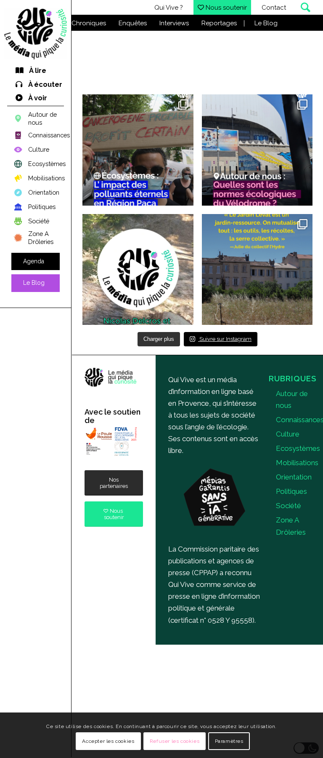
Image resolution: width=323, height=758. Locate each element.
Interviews (174, 23)
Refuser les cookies (174, 741)
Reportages (219, 23)
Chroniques (88, 23)
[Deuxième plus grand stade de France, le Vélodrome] (257, 150)
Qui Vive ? (168, 7)
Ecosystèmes (298, 448)
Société (288, 505)
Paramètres (229, 741)
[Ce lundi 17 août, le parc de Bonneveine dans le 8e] (137, 269)
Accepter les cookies (108, 741)
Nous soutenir (225, 7)
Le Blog (266, 23)
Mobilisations (297, 462)
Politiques (291, 491)
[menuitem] (35, 71)
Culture (287, 434)
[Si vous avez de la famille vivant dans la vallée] (137, 150)
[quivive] (111, 377)
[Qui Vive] (35, 33)
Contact (274, 7)
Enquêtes (133, 23)
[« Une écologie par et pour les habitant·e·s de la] (257, 269)
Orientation (294, 477)
